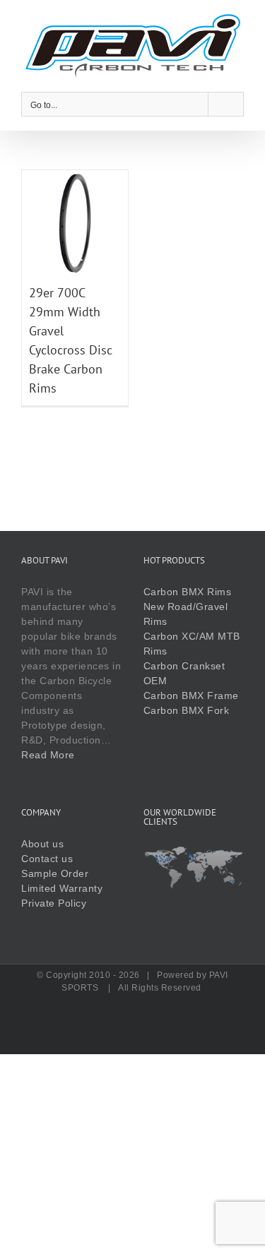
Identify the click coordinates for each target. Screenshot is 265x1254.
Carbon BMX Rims (187, 591)
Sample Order (54, 873)
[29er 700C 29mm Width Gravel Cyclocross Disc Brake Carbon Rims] (75, 177)
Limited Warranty (61, 888)
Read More (48, 754)
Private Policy (53, 903)
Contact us (47, 858)
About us (42, 843)
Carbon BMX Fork (186, 710)
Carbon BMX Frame (191, 695)
